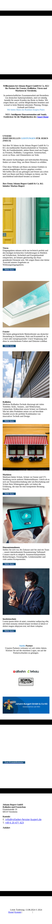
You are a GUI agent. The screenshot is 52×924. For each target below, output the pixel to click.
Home (10, 912)
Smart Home (43, 117)
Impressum (27, 912)
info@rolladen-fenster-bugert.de (23, 819)
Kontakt (17, 912)
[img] (26, 39)
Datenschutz (38, 912)
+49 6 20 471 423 (14, 822)
